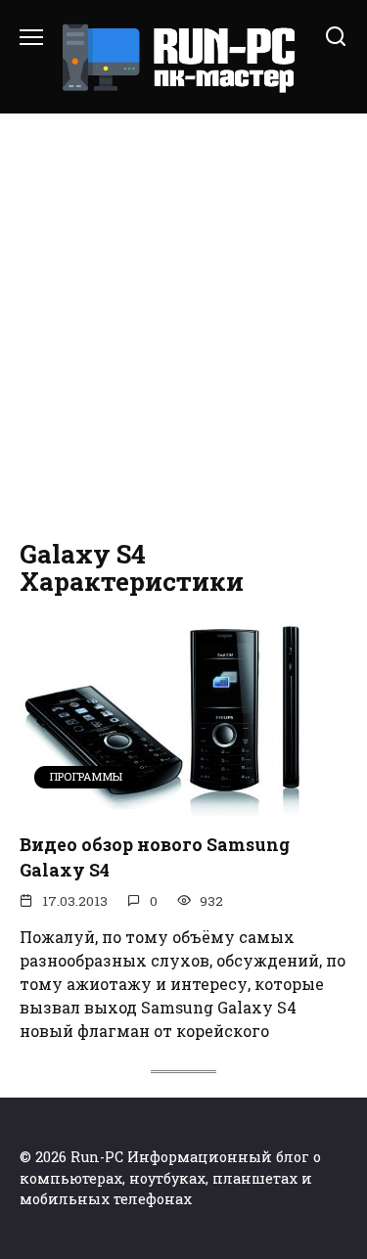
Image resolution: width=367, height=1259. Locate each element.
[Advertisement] (183, 327)
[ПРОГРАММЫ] (166, 804)
